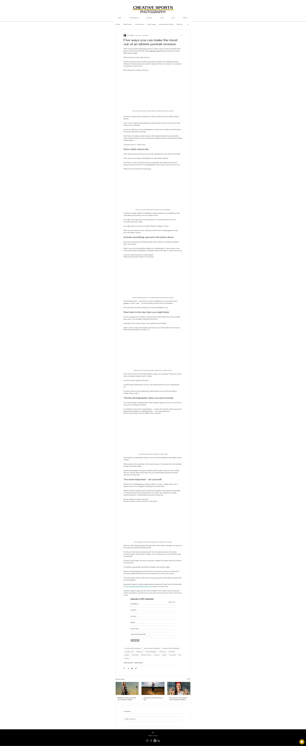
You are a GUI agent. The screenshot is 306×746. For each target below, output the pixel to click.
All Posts (118, 24)
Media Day (179, 24)
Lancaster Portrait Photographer (170, 648)
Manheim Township (146, 655)
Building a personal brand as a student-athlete (127, 698)
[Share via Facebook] (124, 668)
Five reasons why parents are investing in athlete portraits (178, 698)
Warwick (127, 658)
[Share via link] (136, 668)
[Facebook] (151, 740)
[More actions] (181, 35)
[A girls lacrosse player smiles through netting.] (178, 688)
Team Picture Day (139, 24)
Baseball (127, 655)
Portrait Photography (151, 651)
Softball (164, 655)
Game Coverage (151, 24)
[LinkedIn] (158, 740)
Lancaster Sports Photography (152, 648)
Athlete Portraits (127, 24)
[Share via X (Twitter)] (128, 668)
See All (188, 679)
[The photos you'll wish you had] (153, 688)
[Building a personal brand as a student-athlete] (127, 688)
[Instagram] (147, 740)
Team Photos (135, 655)
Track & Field (172, 655)
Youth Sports (162, 651)
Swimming (156, 655)
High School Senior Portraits (166, 24)
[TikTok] (155, 740)
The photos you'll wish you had (153, 698)
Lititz (179, 655)
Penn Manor (172, 651)
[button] (134, 18)
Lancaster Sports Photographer (133, 648)
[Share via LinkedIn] (132, 668)
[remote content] (153, 619)
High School (140, 651)
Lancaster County (129, 651)
